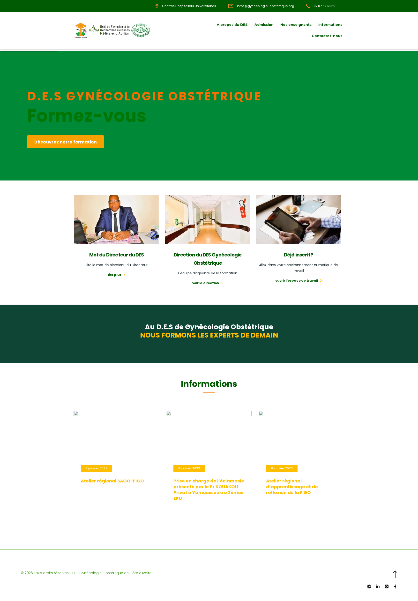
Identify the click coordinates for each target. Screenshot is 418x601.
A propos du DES (232, 25)
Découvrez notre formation (65, 142)
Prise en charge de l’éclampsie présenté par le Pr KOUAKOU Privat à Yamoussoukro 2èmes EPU (208, 489)
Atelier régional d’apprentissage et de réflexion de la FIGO (292, 487)
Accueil (203, 25)
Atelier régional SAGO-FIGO (112, 481)
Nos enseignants (296, 25)
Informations (330, 25)
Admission (264, 25)
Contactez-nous (327, 36)
